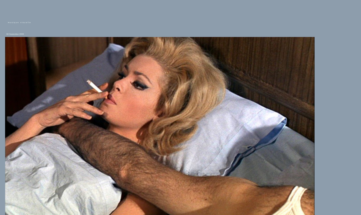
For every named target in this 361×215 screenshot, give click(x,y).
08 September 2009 (15, 34)
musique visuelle (19, 22)
